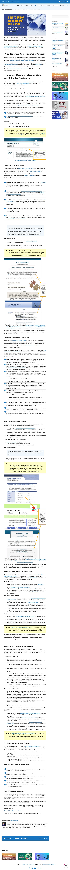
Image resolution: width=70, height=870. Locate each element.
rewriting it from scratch (28, 81)
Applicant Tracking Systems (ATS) (11, 46)
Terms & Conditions (51, 864)
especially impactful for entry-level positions (25, 669)
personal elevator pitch (29, 175)
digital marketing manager (31, 241)
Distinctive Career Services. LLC (28, 864)
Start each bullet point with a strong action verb (25, 616)
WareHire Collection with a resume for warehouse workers (20, 326)
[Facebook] (38, 838)
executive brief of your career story (25, 168)
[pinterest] (65, 1)
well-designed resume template (32, 746)
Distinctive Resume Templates (23, 83)
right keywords (38, 64)
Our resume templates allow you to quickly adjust (24, 466)
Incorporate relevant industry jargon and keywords (31, 191)
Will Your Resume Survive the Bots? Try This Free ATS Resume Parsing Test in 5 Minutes (42, 856)
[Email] (47, 838)
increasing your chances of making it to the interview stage (26, 105)
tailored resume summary (35, 171)
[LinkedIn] (42, 838)
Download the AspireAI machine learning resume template (25, 160)
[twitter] (61, 1)
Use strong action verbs (11, 442)
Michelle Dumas (14, 820)
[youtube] (67, 1)
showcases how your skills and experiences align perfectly (22, 60)
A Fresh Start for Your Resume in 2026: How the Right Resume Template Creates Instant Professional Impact (8, 856)
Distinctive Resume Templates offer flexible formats (23, 463)
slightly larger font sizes (35, 591)
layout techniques (39, 588)
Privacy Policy (45, 864)
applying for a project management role (17, 367)
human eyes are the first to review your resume (18, 68)
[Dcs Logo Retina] (5, 4)
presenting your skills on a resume (19, 340)
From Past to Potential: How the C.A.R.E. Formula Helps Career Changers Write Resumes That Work (25, 856)
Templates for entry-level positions (29, 717)
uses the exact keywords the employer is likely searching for (20, 116)
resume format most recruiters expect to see (20, 587)
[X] (40, 838)
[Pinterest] (44, 838)
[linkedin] (63, 1)
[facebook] (59, 1)
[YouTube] (41, 868)
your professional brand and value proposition (16, 218)
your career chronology (32, 577)
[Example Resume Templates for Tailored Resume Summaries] (25, 258)
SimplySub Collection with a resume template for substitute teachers (23, 560)
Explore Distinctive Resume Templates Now (13, 810)
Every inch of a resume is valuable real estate (25, 428)
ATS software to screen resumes (11, 64)
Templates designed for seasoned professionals (30, 713)
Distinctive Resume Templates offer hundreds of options (23, 733)
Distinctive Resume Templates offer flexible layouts (21, 627)
